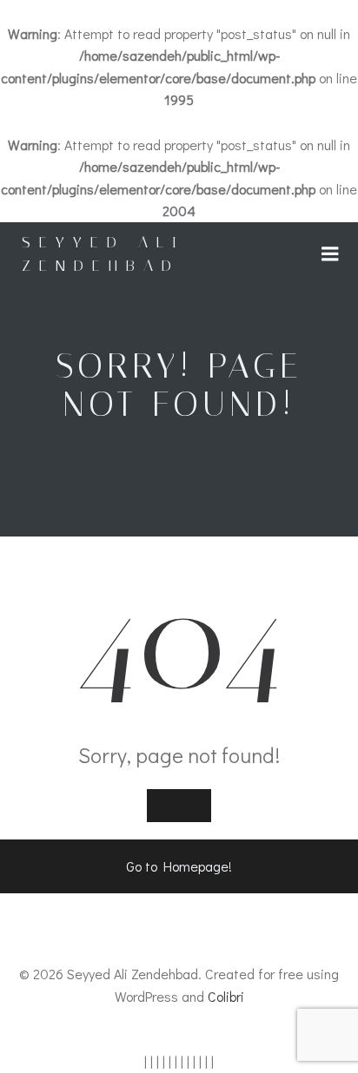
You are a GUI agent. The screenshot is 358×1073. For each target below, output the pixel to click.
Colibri (226, 996)
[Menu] (330, 254)
